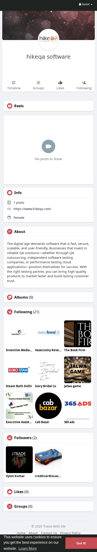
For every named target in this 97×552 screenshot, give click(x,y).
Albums (21, 297)
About (33, 533)
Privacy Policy (70, 533)
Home (21, 533)
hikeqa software (48, 56)
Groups (20, 506)
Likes (18, 492)
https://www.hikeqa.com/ (32, 209)
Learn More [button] (27, 548)
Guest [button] (85, 4)
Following (23, 312)
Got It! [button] (81, 543)
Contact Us (49, 533)
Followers (23, 438)
